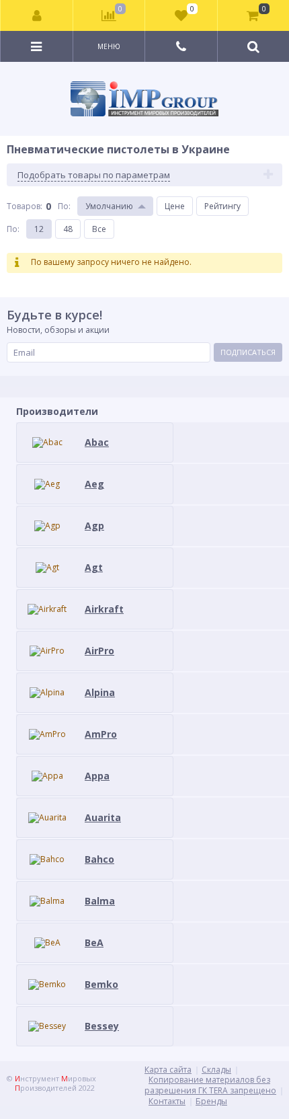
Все (99, 229)
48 (68, 229)
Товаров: (24, 206)
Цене (175, 206)
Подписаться (248, 352)
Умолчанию (109, 206)
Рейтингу (222, 206)
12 (39, 229)
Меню (108, 46)
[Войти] (37, 15)
